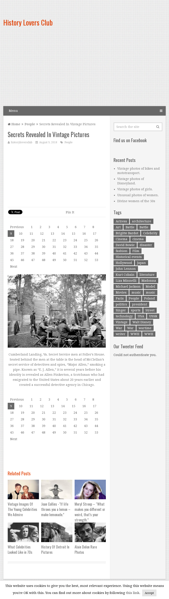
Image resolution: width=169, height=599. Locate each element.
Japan (141, 263)
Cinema (121, 239)
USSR (153, 316)
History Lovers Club (28, 22)
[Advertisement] (110, 70)
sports (135, 310)
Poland (149, 298)
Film (135, 251)
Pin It (70, 212)
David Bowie (125, 245)
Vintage (121, 322)
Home (15, 124)
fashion (121, 251)
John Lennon (126, 268)
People (30, 124)
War (119, 328)
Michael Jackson (128, 286)
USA (141, 316)
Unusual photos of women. (138, 195)
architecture (141, 221)
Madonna (148, 280)
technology (124, 316)
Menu (13, 111)
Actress (121, 221)
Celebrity (150, 233)
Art (118, 227)
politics (121, 304)
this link (132, 593)
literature (147, 274)
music (136, 292)
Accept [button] (149, 593)
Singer (121, 310)
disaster (146, 245)
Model (150, 286)
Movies (121, 292)
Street (149, 310)
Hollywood (124, 263)
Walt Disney (141, 322)
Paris (120, 298)
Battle (130, 227)
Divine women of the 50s (136, 201)
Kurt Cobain (125, 274)
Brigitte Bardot (127, 233)
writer (120, 334)
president (139, 304)
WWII (134, 334)
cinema (138, 239)
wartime (145, 328)
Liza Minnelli (126, 280)
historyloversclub (21, 142)
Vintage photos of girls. (135, 189)
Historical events (129, 257)
